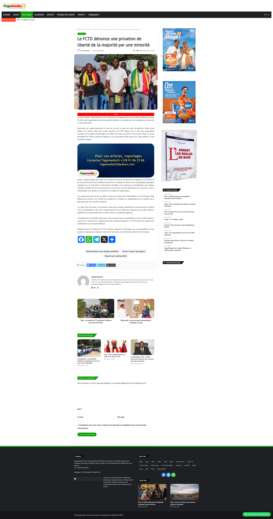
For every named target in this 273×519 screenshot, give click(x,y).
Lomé (141, 469)
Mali (147, 469)
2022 (140, 461)
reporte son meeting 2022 (116, 256)
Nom (79, 409)
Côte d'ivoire (155, 465)
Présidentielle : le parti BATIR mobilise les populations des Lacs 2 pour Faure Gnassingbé (88, 361)
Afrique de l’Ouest (66, 14)
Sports (81, 14)
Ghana (194, 465)
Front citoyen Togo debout (134, 251)
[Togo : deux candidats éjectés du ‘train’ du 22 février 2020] (116, 346)
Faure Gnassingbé (167, 465)
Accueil (6, 14)
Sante (16, 14)
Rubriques (94, 14)
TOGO (152, 469)
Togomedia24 (161, 469)
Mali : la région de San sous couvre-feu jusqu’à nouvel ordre (41, 20)
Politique (27, 14)
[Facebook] (92, 287)
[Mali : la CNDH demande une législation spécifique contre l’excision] (152, 492)
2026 (165, 461)
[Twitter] (95, 287)
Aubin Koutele (85, 50)
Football (186, 465)
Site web (120, 417)
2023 (147, 461)
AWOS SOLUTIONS (117, 515)
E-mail (80, 417)
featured (178, 465)
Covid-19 (190, 461)
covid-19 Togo (143, 465)
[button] (257, 514)
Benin (171, 461)
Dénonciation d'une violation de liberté (102, 251)
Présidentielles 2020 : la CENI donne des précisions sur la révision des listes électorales (142, 359)
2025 (159, 461)
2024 (153, 461)
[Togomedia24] (14, 5)
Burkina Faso (180, 461)
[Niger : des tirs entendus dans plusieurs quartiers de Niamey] (184, 492)
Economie (39, 14)
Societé (50, 14)
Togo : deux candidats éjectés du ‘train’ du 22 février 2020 (114, 356)
